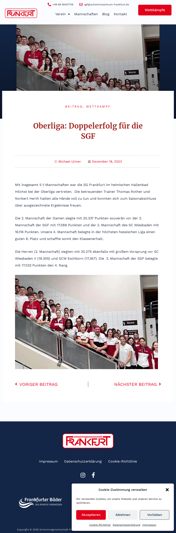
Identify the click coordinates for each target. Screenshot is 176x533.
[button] (167, 490)
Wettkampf (98, 106)
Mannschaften (86, 14)
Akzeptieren (91, 515)
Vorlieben (154, 515)
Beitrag (74, 106)
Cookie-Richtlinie (100, 524)
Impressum (149, 524)
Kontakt (120, 14)
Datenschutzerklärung (126, 524)
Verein (60, 14)
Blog (105, 14)
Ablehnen (122, 515)
